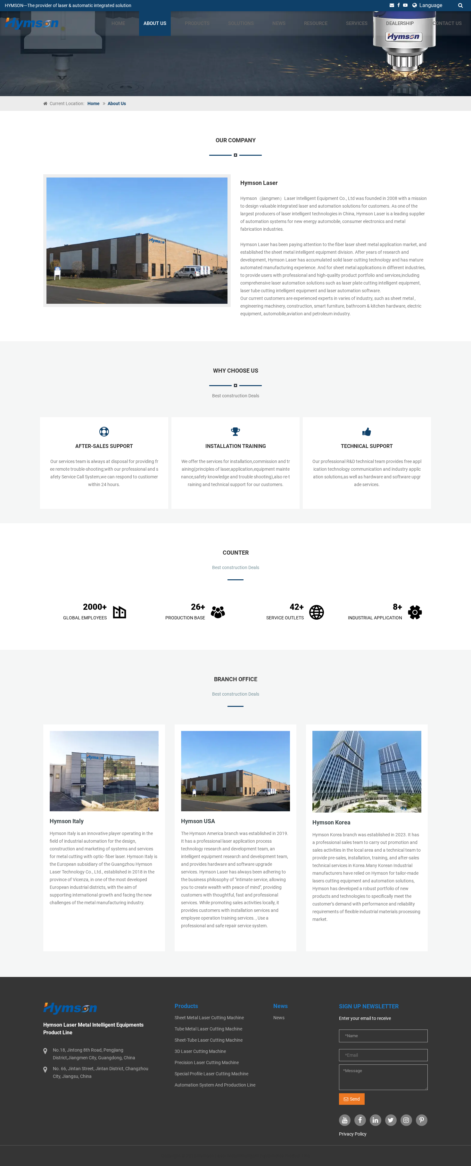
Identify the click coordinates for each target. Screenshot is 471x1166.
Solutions (241, 23)
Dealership (400, 23)
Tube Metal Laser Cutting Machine (208, 1028)
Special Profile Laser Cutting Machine (211, 1073)
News (278, 23)
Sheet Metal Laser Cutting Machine (209, 1017)
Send (355, 1099)
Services (357, 23)
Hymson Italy (67, 821)
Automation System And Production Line (215, 1084)
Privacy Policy (353, 1134)
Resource (315, 23)
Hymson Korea (331, 822)
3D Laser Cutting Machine (200, 1051)
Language (430, 5)
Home (118, 23)
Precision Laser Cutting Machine (207, 1062)
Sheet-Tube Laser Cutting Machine (209, 1040)
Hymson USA (198, 821)
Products (197, 23)
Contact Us (447, 23)
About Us (155, 23)
